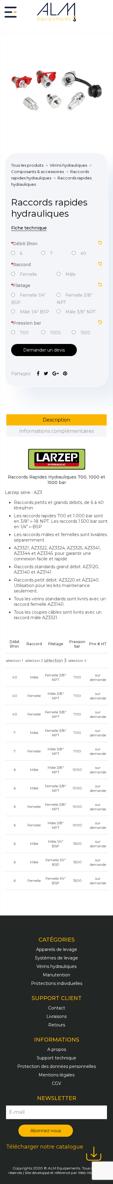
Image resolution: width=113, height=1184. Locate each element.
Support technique (56, 1058)
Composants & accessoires (37, 171)
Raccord (21, 264)
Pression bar (26, 323)
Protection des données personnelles (56, 1066)
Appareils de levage (56, 949)
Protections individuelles (56, 983)
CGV (56, 1083)
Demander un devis (44, 350)
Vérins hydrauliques (68, 165)
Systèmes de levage (56, 958)
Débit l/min (24, 243)
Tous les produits (27, 165)
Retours (56, 1025)
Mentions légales (56, 1075)
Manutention (56, 975)
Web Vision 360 (91, 1172)
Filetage (20, 285)
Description (56, 420)
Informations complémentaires (56, 431)
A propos (56, 1049)
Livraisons (56, 1016)
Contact (56, 1008)
